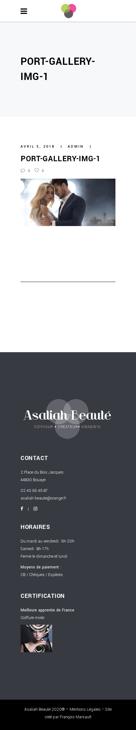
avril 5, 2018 (39, 146)
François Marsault (75, 717)
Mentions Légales (85, 709)
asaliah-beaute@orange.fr (43, 498)
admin (77, 146)
